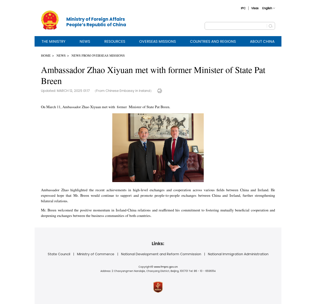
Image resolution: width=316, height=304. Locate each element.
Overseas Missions (157, 41)
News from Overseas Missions (98, 55)
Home (46, 55)
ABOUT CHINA (262, 41)
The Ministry (53, 41)
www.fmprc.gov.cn (166, 267)
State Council (59, 254)
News (85, 41)
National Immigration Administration (238, 254)
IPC (243, 8)
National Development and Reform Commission (161, 254)
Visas (255, 8)
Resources (114, 41)
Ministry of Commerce (95, 254)
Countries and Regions (213, 41)
